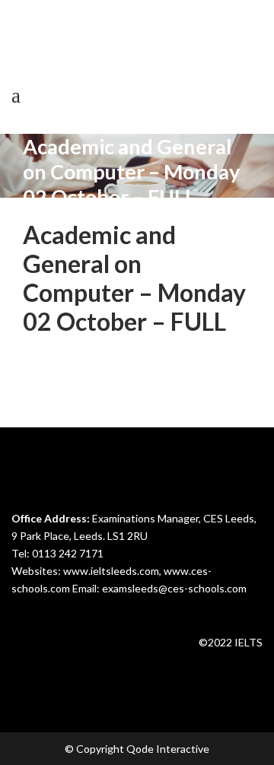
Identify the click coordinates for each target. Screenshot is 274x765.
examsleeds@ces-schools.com (174, 588)
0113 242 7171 (68, 553)
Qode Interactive (167, 748)
